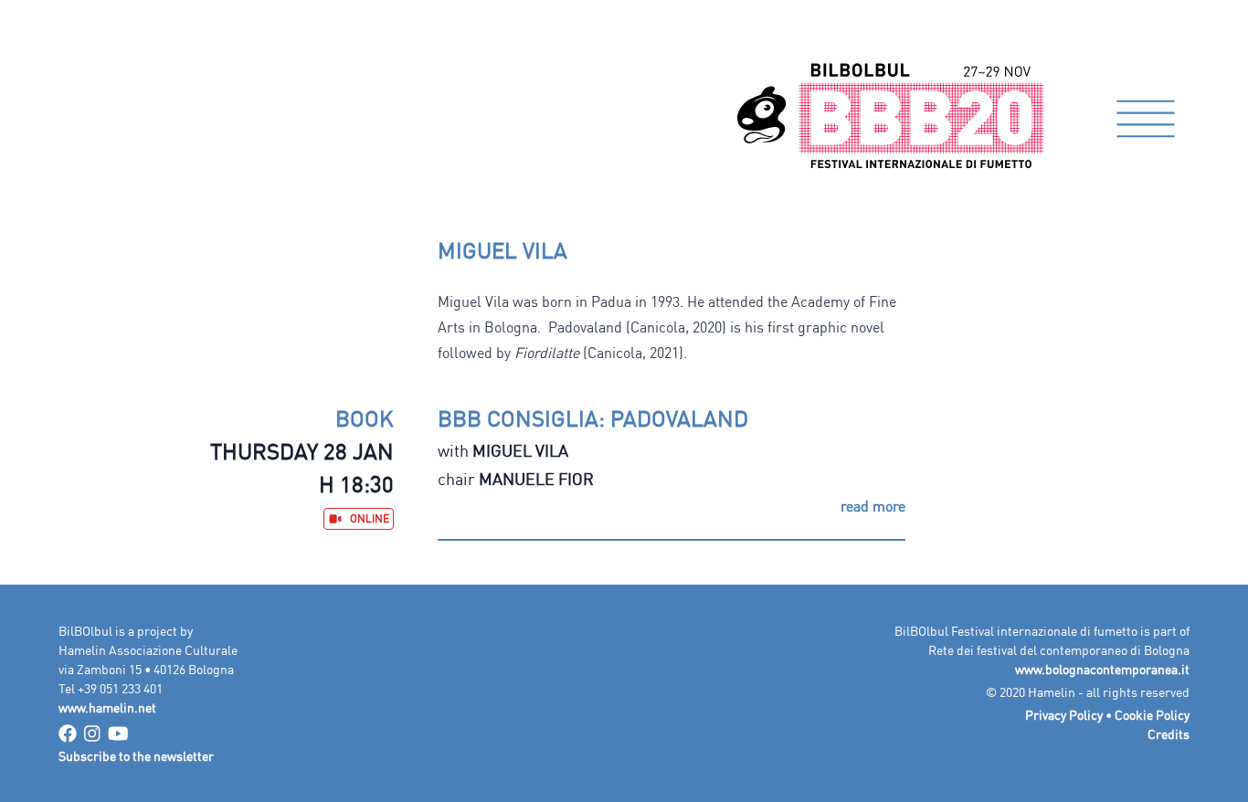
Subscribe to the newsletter (136, 756)
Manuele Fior (536, 479)
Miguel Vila (520, 450)
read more (873, 506)
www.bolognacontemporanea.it (1102, 669)
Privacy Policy (1064, 715)
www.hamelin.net (107, 707)
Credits (1169, 734)
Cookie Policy (1152, 715)
